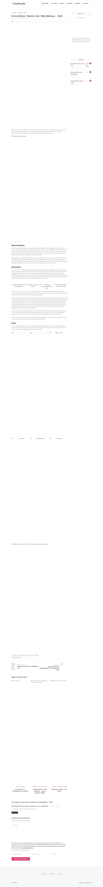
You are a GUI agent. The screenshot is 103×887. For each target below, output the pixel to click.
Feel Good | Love (42, 786)
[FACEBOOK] (43, 870)
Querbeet (77, 3)
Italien (14, 655)
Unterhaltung (16, 657)
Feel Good (54, 3)
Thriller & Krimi (22, 12)
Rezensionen (45, 3)
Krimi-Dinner (21, 655)
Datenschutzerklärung (27, 848)
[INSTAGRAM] (52, 870)
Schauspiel (30, 655)
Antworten (14, 812)
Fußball (61, 3)
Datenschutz (82, 882)
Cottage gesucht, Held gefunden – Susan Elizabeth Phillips (40, 791)
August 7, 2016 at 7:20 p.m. (55, 806)
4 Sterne (14, 12)
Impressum (88, 882)
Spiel (36, 655)
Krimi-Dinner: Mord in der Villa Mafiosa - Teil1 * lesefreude (30, 806)
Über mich (85, 3)
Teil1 (25, 129)
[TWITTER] (60, 870)
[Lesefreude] (19, 3)
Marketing (69, 3)
